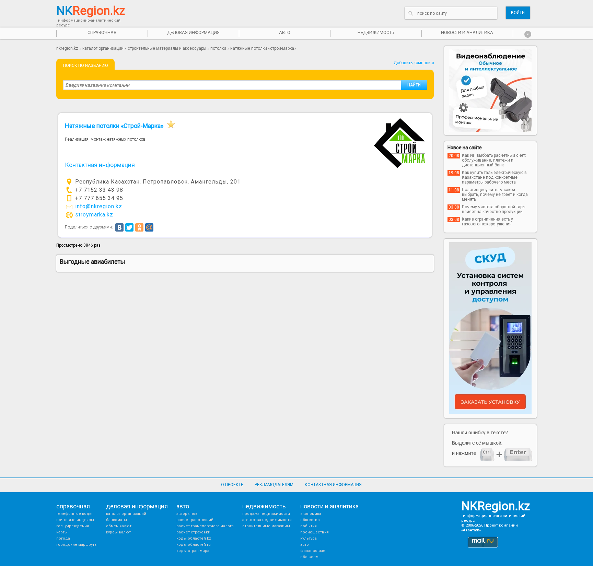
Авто (304, 544)
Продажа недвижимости (266, 513)
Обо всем (309, 557)
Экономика (310, 513)
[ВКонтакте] (119, 227)
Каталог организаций (103, 48)
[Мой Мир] (149, 227)
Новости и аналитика (467, 32)
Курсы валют (118, 532)
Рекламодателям (274, 484)
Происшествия (314, 532)
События (308, 526)
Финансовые (312, 551)
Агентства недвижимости (267, 520)
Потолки (218, 48)
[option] (490, 90)
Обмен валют (118, 526)
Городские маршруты (76, 544)
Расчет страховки (193, 532)
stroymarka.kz (94, 214)
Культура (308, 538)
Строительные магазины (266, 526)
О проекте (232, 484)
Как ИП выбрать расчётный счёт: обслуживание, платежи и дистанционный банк (494, 160)
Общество (310, 520)
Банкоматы (116, 520)
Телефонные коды (74, 513)
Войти (518, 12)
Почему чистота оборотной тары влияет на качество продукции (493, 209)
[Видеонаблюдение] (490, 90)
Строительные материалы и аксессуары (167, 48)
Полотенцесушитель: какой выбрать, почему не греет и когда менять (495, 194)
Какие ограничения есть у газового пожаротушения (487, 221)
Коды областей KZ (193, 538)
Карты (62, 532)
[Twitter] (129, 227)
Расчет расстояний (194, 520)
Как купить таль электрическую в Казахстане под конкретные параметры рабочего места (494, 177)
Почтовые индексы (75, 520)
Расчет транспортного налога (205, 526)
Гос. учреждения (72, 526)
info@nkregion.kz (98, 206)
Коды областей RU (193, 544)
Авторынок (186, 513)
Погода (63, 538)
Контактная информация (333, 484)
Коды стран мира (192, 551)
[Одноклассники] (139, 227)
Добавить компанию (414, 62)
